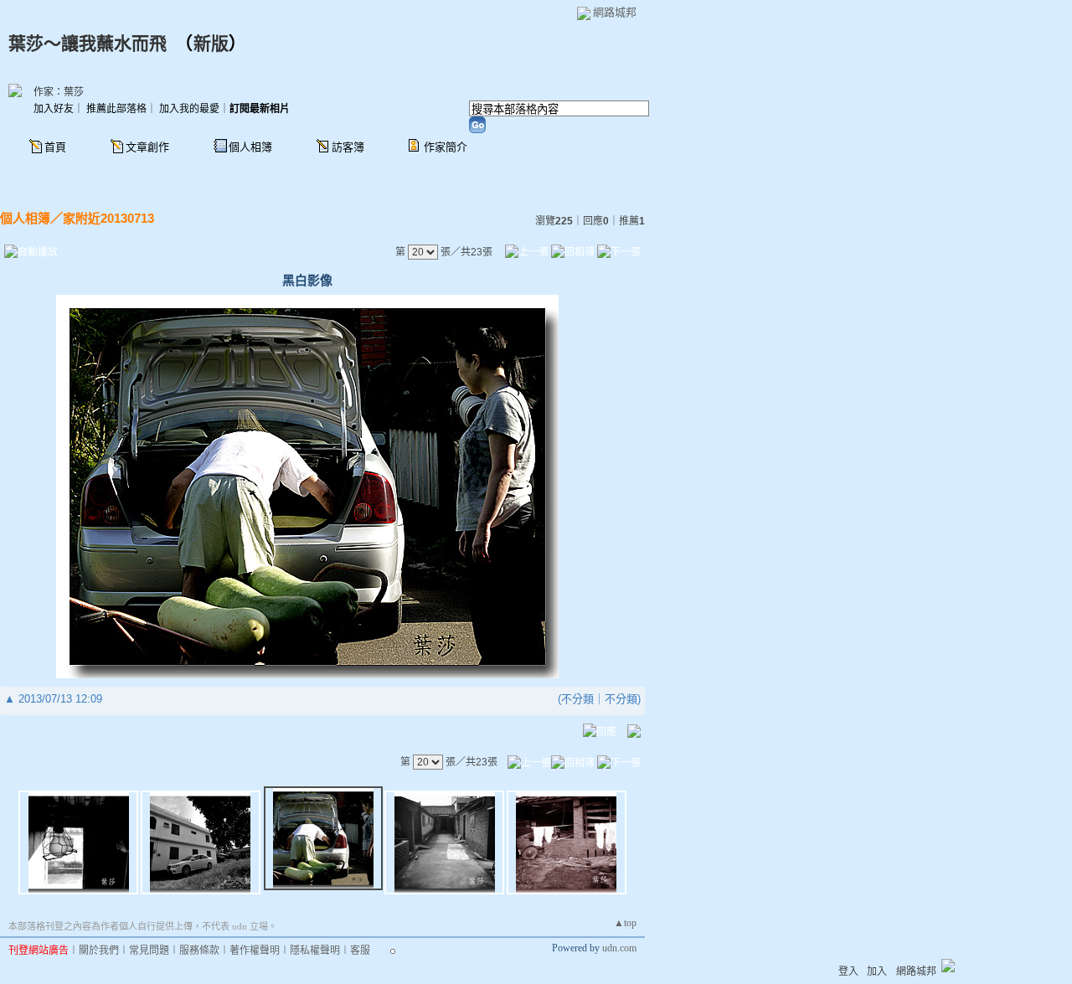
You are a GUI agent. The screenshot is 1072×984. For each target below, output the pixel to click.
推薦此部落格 (116, 109)
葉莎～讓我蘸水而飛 (87, 43)
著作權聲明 (254, 950)
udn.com (619, 948)
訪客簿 (348, 147)
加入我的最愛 (189, 109)
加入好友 (54, 109)
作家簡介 (445, 147)
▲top (625, 923)
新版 (211, 43)
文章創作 (147, 147)
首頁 (55, 147)
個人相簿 (250, 147)
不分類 (577, 699)
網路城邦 (614, 12)
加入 (877, 971)
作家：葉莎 (59, 92)
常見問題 (149, 950)
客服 (360, 950)
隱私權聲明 (315, 950)
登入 (848, 971)
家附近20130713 (108, 218)
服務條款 (199, 950)
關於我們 (99, 950)
